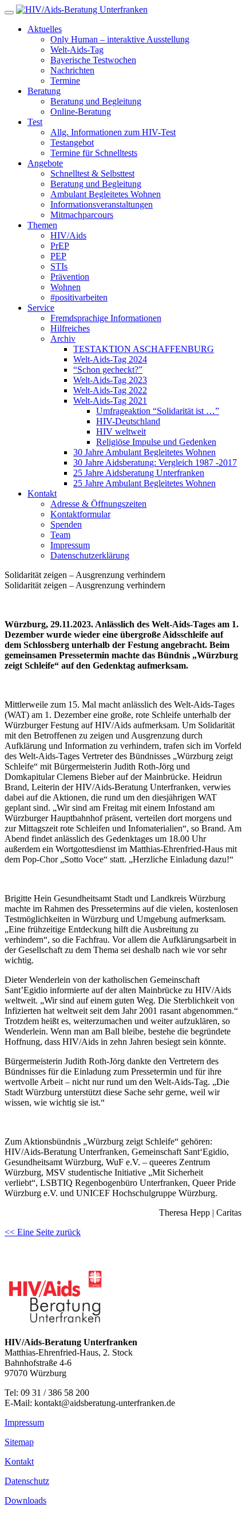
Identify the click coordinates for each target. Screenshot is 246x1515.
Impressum (24, 1422)
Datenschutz (27, 1481)
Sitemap (19, 1442)
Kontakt (19, 1461)
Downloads (25, 1500)
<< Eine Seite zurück (43, 1232)
